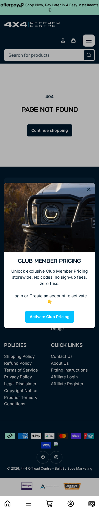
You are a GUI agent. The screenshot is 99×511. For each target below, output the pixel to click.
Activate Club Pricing (50, 316)
